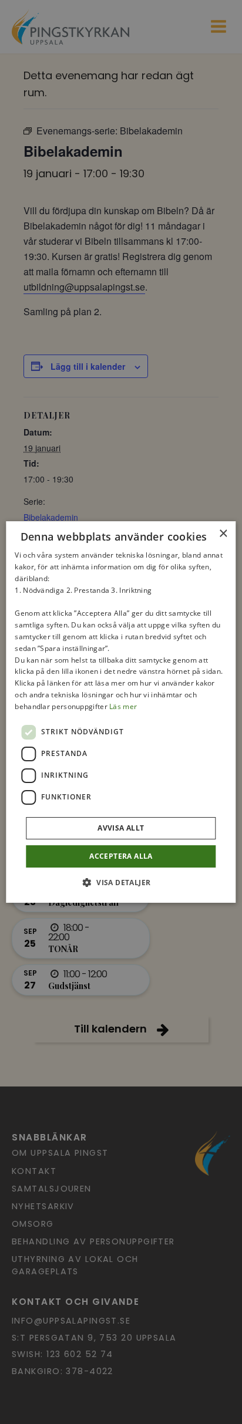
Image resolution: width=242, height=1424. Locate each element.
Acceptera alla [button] (121, 856)
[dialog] (121, 712)
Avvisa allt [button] (121, 828)
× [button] (223, 533)
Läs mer (123, 706)
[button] (121, 882)
